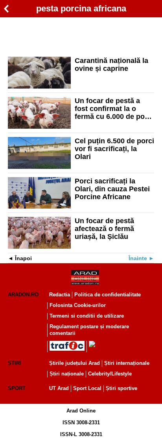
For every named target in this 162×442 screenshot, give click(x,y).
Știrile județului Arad (74, 363)
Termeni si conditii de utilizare (87, 316)
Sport (17, 388)
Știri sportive (121, 388)
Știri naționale (67, 374)
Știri (14, 363)
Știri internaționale (126, 363)
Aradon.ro (23, 295)
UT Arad (59, 388)
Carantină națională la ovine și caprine (111, 64)
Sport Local (87, 388)
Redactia (59, 295)
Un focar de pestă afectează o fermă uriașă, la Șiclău (104, 228)
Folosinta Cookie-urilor (78, 305)
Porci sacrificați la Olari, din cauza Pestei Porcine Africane (112, 189)
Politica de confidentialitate (107, 295)
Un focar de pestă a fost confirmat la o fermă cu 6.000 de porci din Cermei (114, 108)
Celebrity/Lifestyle (110, 374)
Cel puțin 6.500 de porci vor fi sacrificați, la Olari (114, 149)
